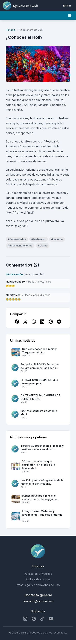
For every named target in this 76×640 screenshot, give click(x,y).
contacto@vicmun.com (38, 601)
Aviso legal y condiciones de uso (38, 585)
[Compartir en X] (25, 321)
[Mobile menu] (69, 15)
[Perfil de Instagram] (25, 619)
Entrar (67, 5)
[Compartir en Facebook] (17, 321)
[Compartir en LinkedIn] (42, 321)
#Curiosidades (17, 239)
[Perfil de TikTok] (42, 619)
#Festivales (38, 239)
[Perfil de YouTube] (51, 619)
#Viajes (42, 245)
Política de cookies (38, 579)
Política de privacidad (38, 573)
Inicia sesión (14, 274)
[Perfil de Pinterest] (34, 619)
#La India (57, 239)
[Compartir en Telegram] (59, 321)
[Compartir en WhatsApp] (34, 321)
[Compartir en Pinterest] (51, 321)
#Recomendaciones (20, 245)
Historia (10, 29)
